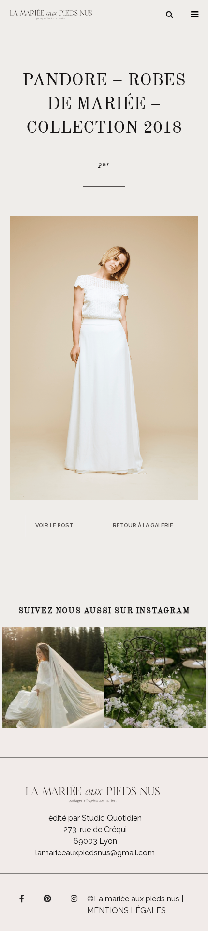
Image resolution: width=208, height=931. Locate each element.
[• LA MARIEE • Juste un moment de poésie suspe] (53, 677)
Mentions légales (126, 910)
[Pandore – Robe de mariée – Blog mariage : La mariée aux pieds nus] (104, 357)
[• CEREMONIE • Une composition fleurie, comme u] (155, 677)
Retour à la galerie (143, 525)
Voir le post (54, 525)
